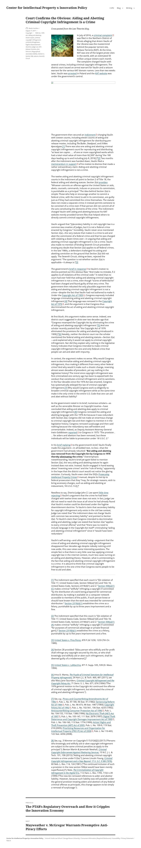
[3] (77, 262)
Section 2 (41, 54)
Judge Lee (35, 47)
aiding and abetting (34, 35)
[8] (75, 411)
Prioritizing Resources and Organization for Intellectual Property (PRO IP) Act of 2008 (78, 730)
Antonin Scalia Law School (53, 838)
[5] (98, 325)
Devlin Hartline (33, 28)
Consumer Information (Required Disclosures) (96, 838)
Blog (119, 8)
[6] (60, 334)
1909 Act (38, 33)
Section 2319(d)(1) (73, 603)
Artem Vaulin (30, 38)
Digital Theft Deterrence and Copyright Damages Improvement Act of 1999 (83, 718)
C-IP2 (112, 8)
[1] (63, 146)
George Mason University (71, 838)
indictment (90, 134)
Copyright (29, 33)
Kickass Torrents (31, 49)
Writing (129, 8)
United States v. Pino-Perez (67, 640)
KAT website (101, 73)
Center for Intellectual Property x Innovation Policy (46, 8)
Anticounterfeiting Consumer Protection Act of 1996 (76, 710)
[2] (99, 158)
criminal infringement (33, 42)
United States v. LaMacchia (67, 665)
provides (103, 182)
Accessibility (116, 838)
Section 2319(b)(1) (67, 630)
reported (72, 432)
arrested (72, 73)
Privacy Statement (127, 838)
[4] (66, 301)
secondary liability (31, 54)
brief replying (63, 444)
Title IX (8, 841)
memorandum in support (63, 164)
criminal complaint (103, 35)
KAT (40, 47)
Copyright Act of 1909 (72, 295)
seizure (36, 56)
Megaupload (36, 51)
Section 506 (29, 56)
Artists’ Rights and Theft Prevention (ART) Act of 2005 (81, 724)
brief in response (77, 268)
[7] (66, 387)
